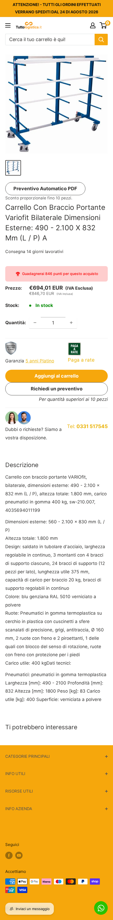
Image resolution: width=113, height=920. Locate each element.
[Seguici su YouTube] (19, 855)
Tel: (87, 426)
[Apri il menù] (8, 25)
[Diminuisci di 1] (34, 322)
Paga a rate (81, 360)
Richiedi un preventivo (57, 388)
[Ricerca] (101, 39)
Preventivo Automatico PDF (45, 188)
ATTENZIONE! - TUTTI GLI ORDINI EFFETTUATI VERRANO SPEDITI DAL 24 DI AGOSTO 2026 (57, 8)
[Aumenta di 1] (71, 322)
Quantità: (15, 322)
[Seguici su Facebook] (9, 855)
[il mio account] (92, 25)
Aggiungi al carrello (56, 376)
